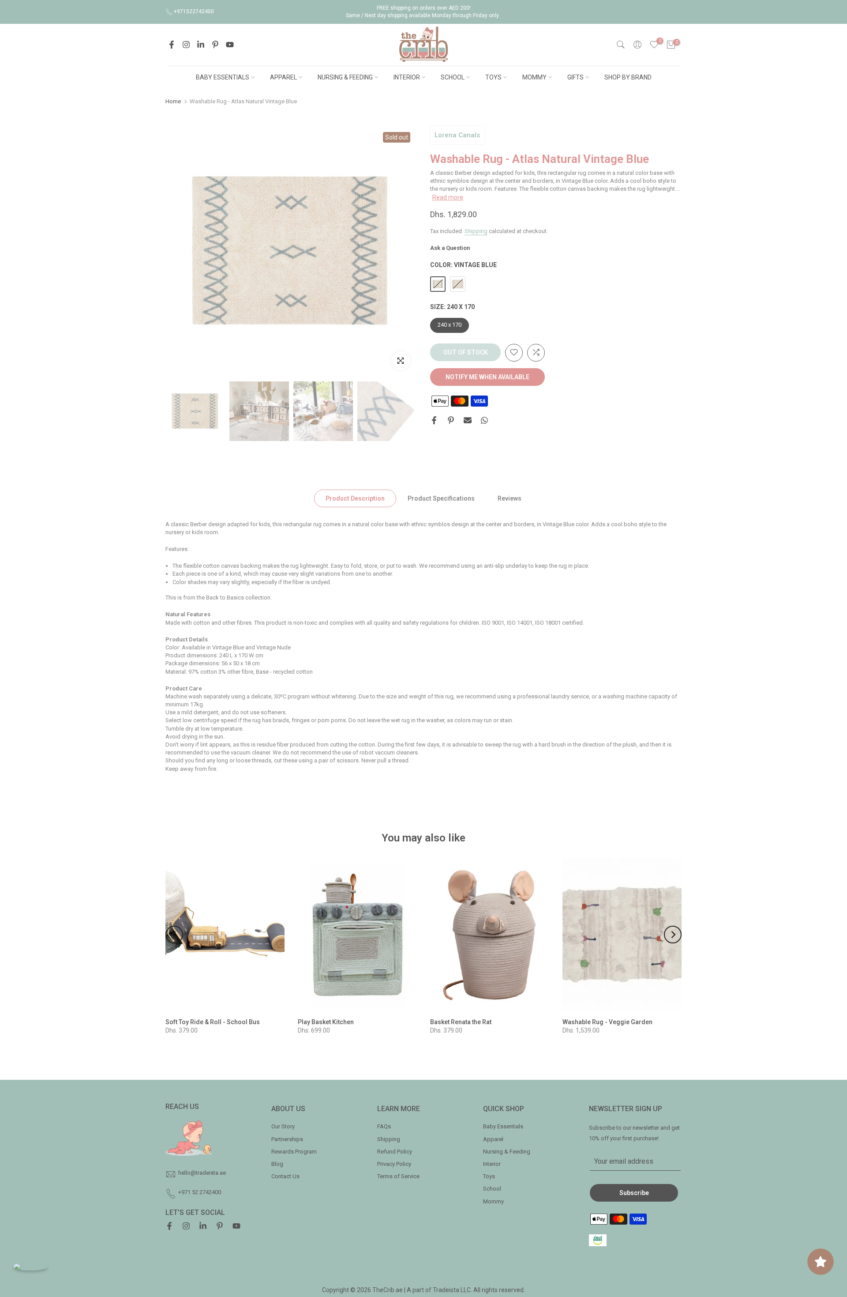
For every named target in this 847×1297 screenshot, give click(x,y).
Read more (447, 196)
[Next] (673, 934)
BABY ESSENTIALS (222, 77)
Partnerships (287, 1139)
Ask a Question (450, 248)
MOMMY (534, 77)
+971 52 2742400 (199, 1192)
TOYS (493, 77)
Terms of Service (398, 1176)
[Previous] (174, 934)
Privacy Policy (394, 1164)
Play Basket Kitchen (326, 1022)
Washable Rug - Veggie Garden (607, 1022)
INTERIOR (407, 77)
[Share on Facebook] (434, 420)
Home (173, 101)
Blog (277, 1164)
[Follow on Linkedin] (201, 44)
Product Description (355, 497)
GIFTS (575, 77)
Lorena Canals (457, 135)
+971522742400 (194, 11)
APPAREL (283, 77)
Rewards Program (294, 1151)
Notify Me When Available (487, 376)
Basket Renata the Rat (460, 1022)
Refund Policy (394, 1151)
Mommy (493, 1201)
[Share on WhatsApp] (484, 420)
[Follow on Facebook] (172, 44)
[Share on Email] (468, 420)
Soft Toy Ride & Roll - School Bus (212, 1022)
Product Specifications (441, 497)
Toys (489, 1176)
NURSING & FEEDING (345, 77)
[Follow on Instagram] (186, 44)
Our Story (283, 1126)
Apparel (493, 1139)
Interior (492, 1164)
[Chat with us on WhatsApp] (30, 1266)
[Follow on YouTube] (230, 44)
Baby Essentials (503, 1126)
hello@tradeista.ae (202, 1172)
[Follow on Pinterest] (215, 44)
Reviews (509, 497)
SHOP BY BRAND (628, 77)
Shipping (476, 230)
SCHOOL (453, 77)
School (492, 1188)
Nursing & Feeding (506, 1151)
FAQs (384, 1126)
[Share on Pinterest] (451, 420)
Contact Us (285, 1176)
